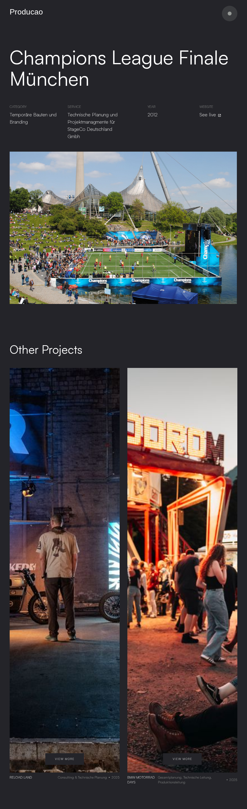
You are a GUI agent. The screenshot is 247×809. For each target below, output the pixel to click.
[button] (229, 13)
